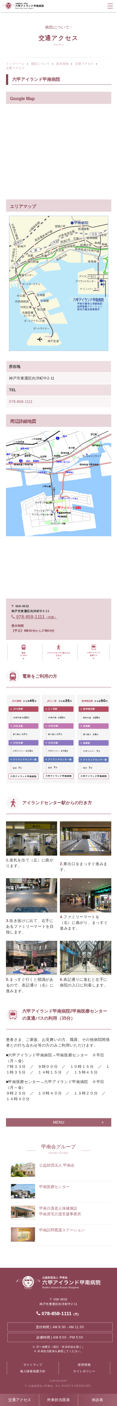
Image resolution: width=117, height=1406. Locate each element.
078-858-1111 (21, 401)
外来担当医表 (58, 1400)
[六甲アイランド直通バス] (93, 652)
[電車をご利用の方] (23, 652)
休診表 (97, 1400)
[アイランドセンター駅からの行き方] (58, 652)
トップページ (15, 63)
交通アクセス (19, 1400)
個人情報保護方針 (33, 1371)
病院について (40, 63)
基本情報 (62, 63)
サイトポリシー (84, 1371)
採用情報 (84, 1364)
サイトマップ (32, 1364)
